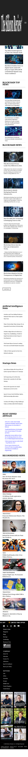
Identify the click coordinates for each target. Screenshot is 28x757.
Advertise (5, 656)
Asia (4, 673)
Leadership (6, 639)
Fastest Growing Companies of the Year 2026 (6, 710)
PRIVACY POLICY (13, 746)
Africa (4, 676)
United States (6, 688)
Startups (5, 637)
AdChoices (5, 661)
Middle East (6, 683)
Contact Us (6, 659)
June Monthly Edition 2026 (20, 726)
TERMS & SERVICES (5, 746)
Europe (5, 681)
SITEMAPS (12, 747)
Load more (7, 289)
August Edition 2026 (20, 692)
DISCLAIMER (20, 746)
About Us (5, 654)
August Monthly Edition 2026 (6, 693)
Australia (5, 678)
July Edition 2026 (20, 709)
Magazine (5, 632)
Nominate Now (7, 642)
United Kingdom (7, 686)
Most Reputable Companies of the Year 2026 (6, 727)
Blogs (4, 634)
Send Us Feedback (7, 664)
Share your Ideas (7, 666)
